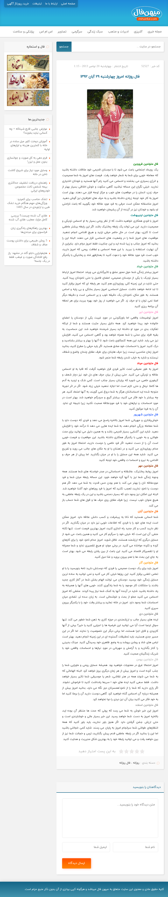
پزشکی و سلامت (23, 32)
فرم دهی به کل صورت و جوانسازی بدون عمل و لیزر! (27, 160)
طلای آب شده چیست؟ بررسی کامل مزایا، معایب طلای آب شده (28, 218)
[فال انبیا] (28, 105)
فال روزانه (124, 763)
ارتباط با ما (51, 4)
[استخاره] (28, 70)
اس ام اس (45, 32)
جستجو (64, 46)
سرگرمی (77, 32)
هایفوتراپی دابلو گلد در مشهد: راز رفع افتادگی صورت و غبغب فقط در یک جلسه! (29, 257)
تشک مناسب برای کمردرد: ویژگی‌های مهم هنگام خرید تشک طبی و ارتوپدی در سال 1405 (28, 203)
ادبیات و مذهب (118, 32)
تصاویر (62, 32)
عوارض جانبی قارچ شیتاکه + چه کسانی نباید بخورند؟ (28, 131)
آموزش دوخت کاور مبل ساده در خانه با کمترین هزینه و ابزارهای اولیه (30, 145)
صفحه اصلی (68, 4)
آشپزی (138, 32)
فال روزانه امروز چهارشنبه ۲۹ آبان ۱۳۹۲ (110, 76)
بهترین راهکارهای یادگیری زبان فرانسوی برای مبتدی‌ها (29, 230)
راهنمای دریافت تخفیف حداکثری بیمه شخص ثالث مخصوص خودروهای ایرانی (29, 187)
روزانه (136, 763)
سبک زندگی (95, 32)
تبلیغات (37, 4)
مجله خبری (155, 32)
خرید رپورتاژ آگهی (18, 4)
